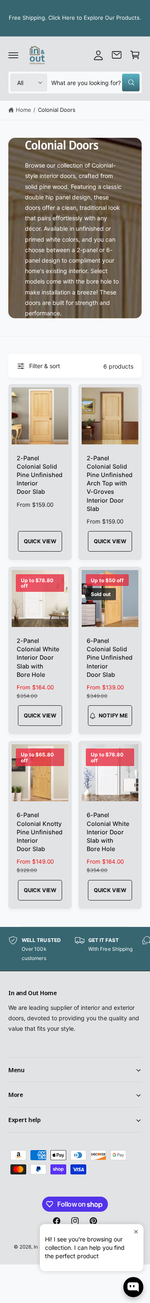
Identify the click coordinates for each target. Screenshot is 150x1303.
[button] (13, 55)
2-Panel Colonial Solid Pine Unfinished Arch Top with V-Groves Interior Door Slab (109, 483)
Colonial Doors (56, 109)
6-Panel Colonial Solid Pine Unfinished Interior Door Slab (109, 657)
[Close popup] (136, 1231)
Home (23, 109)
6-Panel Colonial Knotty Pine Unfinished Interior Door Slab (39, 831)
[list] (75, 949)
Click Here (61, 17)
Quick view (40, 541)
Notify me (113, 715)
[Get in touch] (117, 55)
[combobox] (95, 82)
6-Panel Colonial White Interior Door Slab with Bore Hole (108, 831)
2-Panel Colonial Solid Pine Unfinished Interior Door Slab (39, 474)
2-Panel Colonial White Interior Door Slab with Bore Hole (38, 657)
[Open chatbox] (133, 1287)
